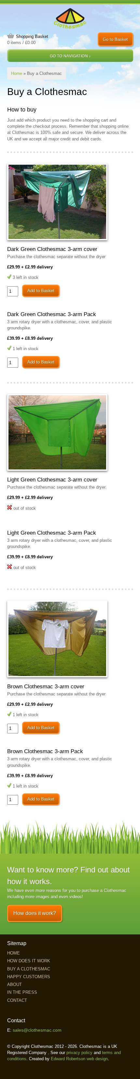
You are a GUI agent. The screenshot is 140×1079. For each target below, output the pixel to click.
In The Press (22, 992)
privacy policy (79, 1052)
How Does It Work (28, 960)
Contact (17, 1000)
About (14, 984)
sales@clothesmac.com (37, 1030)
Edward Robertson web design (79, 1058)
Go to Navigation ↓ (70, 56)
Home (16, 73)
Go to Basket (115, 39)
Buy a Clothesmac (28, 968)
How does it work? (34, 913)
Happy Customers (28, 976)
